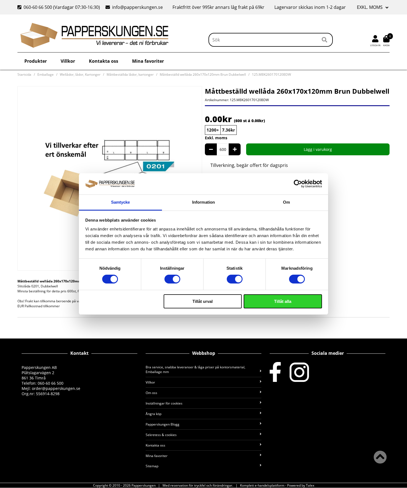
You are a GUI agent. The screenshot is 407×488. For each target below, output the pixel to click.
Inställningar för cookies (164, 403)
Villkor (68, 61)
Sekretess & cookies (161, 434)
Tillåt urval (202, 301)
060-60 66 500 (38, 7)
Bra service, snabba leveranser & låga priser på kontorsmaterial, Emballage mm (195, 369)
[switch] (172, 279)
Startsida (24, 74)
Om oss (151, 392)
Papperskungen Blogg (162, 424)
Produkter (35, 61)
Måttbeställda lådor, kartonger (130, 74)
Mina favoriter (148, 61)
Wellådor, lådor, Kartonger (80, 74)
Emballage (45, 74)
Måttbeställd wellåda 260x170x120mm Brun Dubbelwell (203, 74)
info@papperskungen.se (137, 7)
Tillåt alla (282, 301)
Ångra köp (153, 413)
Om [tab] (286, 202)
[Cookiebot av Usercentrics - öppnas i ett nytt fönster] (298, 184)
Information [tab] (203, 202)
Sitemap (152, 466)
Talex (310, 485)
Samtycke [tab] (120, 202)
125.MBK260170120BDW (271, 74)
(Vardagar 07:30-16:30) (59, 7)
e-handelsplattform (269, 485)
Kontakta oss (103, 61)
